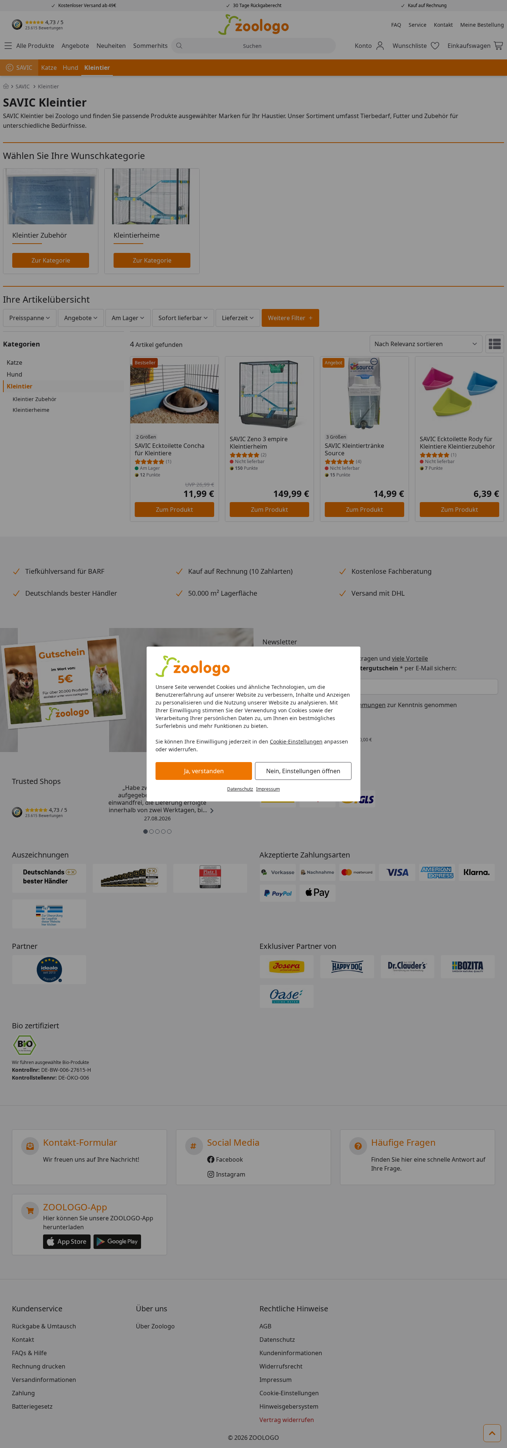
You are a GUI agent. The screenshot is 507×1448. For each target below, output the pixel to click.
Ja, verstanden (204, 771)
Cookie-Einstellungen (296, 741)
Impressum (268, 789)
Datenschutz (240, 789)
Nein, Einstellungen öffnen (303, 771)
